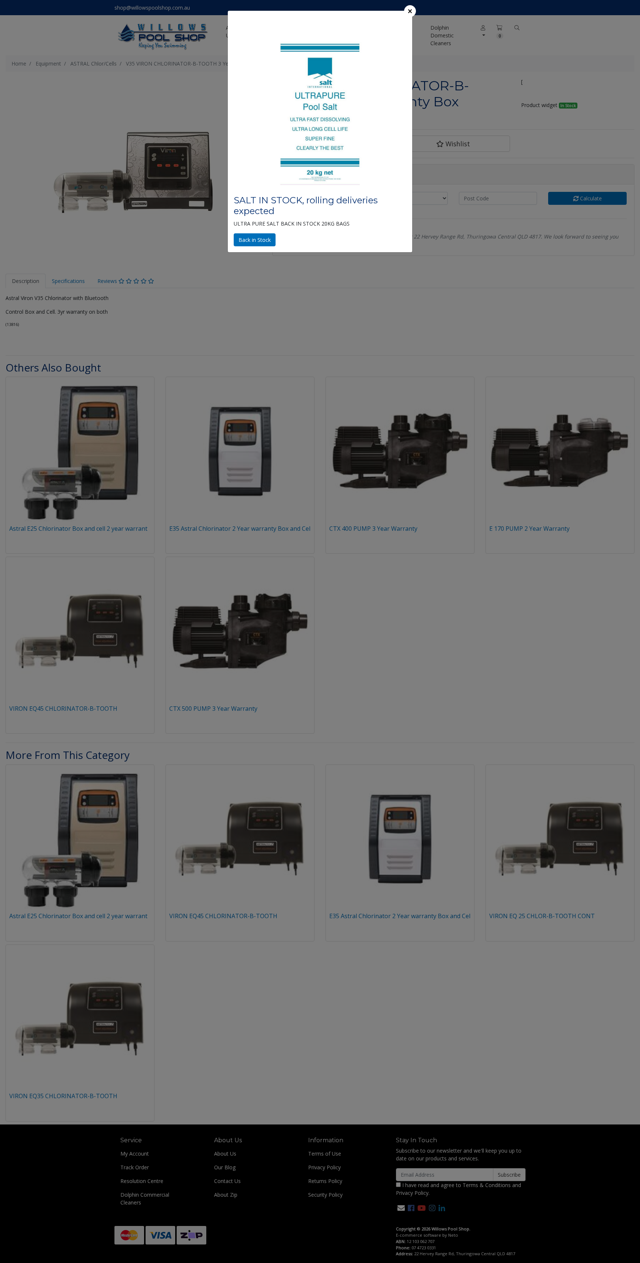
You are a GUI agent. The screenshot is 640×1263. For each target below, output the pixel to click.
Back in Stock (255, 239)
